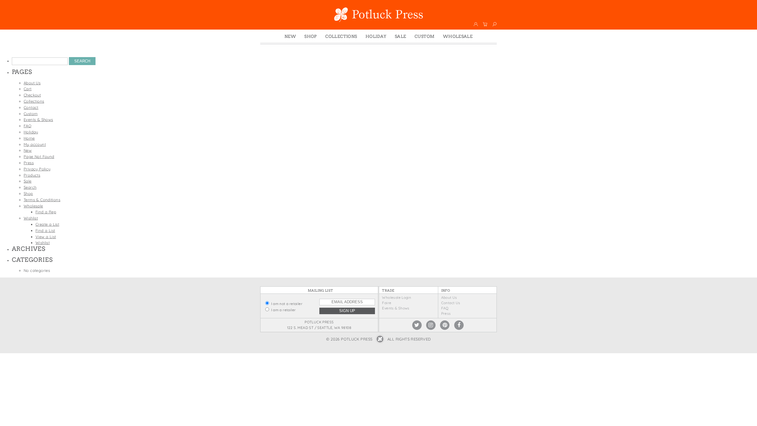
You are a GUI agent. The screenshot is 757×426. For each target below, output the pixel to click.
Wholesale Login (396, 297)
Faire (386, 303)
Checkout (32, 95)
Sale (400, 36)
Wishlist (31, 218)
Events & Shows (38, 119)
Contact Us (450, 303)
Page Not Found (39, 156)
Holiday (375, 36)
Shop (310, 36)
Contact (31, 107)
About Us (32, 82)
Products (32, 175)
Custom (424, 36)
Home (29, 138)
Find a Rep (45, 211)
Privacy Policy (37, 169)
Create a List (47, 224)
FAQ (27, 125)
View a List (45, 236)
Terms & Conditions (42, 199)
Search (30, 187)
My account (35, 144)
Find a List (45, 230)
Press (29, 162)
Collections (341, 36)
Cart (28, 88)
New (290, 36)
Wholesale (458, 36)
